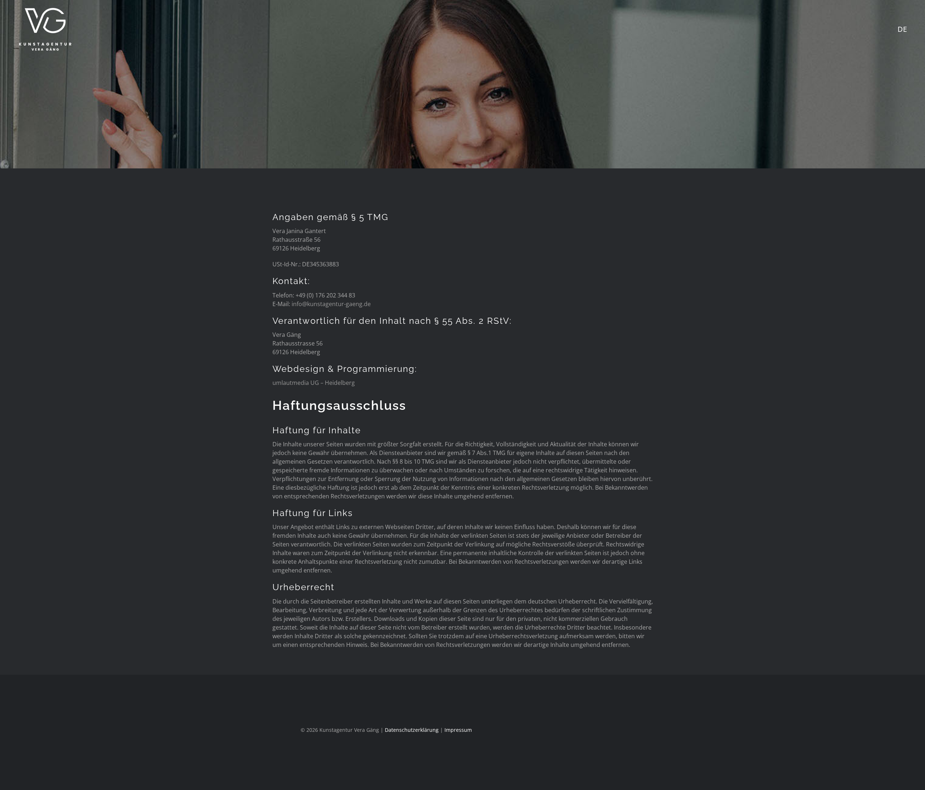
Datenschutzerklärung (412, 729)
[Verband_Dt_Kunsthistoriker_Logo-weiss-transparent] (669, 723)
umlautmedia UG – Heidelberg (313, 383)
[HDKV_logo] (751, 714)
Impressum (458, 729)
